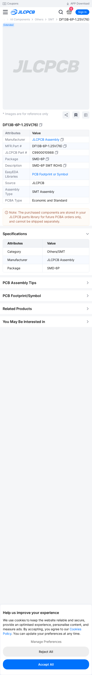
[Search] (61, 12)
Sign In (82, 12)
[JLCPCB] (28, 9)
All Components (20, 19)
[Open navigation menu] (5, 12)
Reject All (46, 652)
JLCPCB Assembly (45, 139)
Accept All (46, 664)
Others (39, 19)
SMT (51, 19)
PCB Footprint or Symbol (50, 174)
